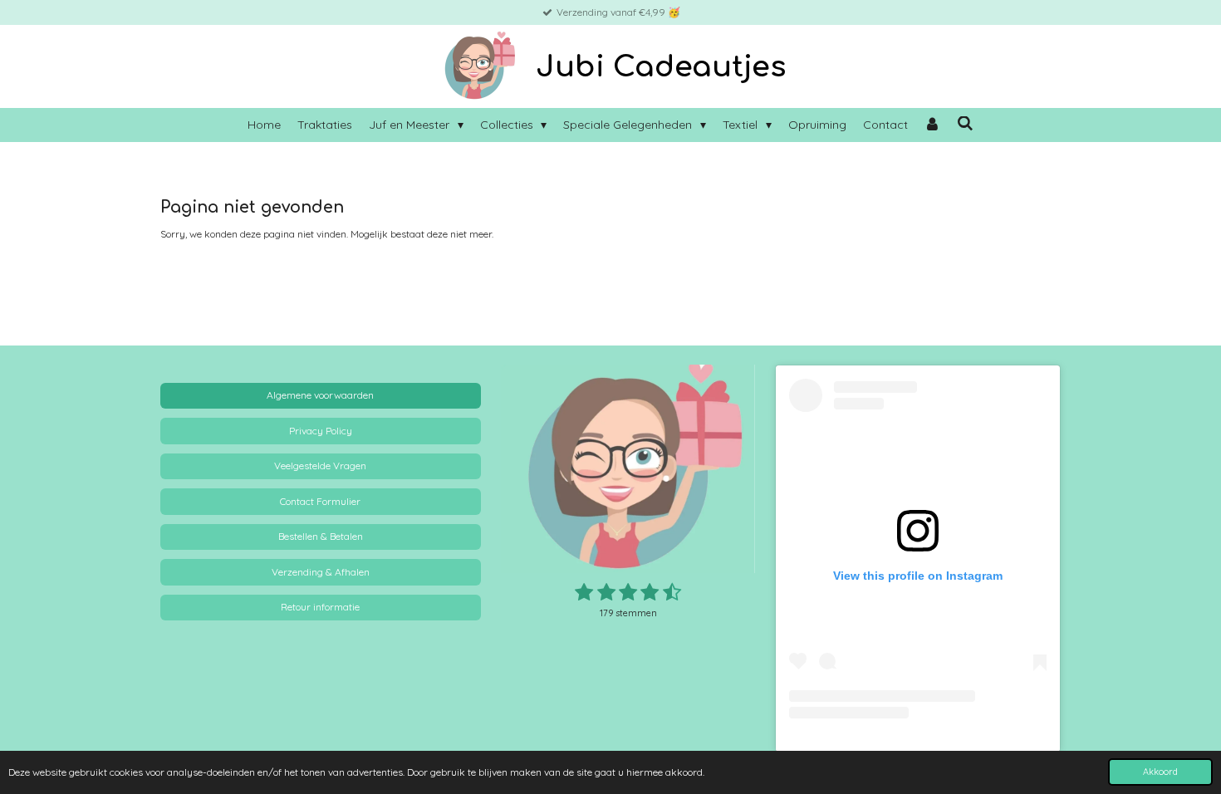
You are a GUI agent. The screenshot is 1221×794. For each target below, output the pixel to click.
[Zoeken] (965, 124)
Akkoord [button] (1160, 771)
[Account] (932, 125)
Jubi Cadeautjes (661, 67)
